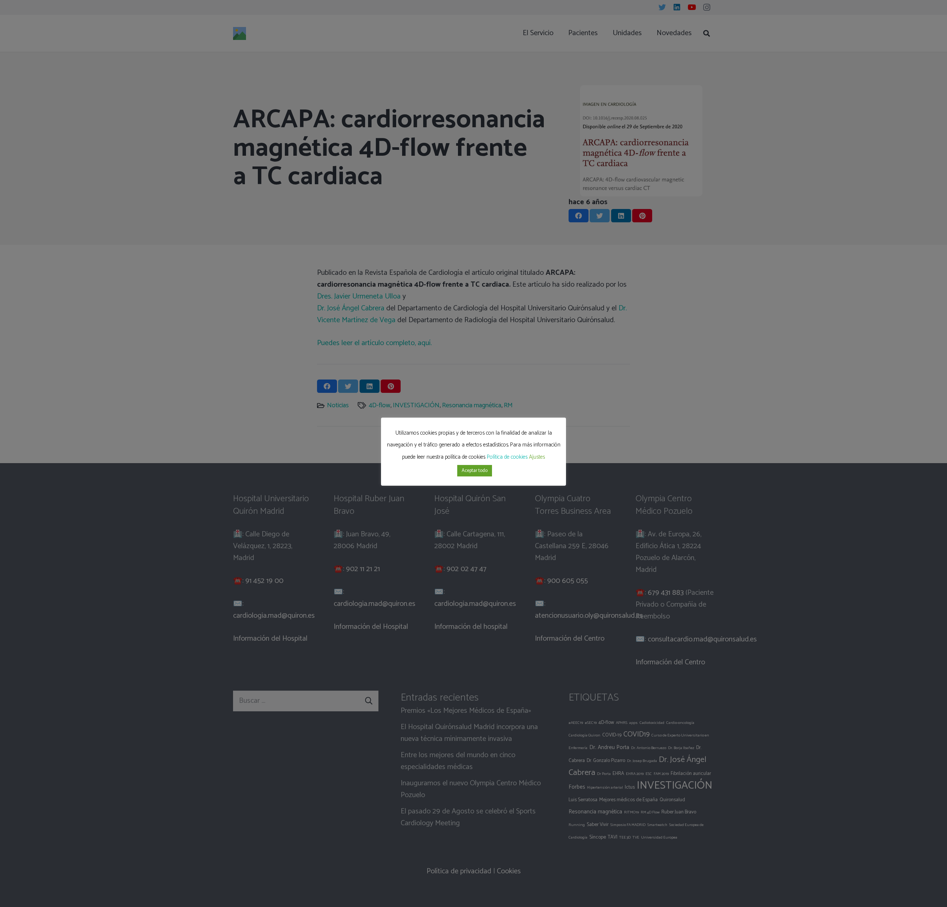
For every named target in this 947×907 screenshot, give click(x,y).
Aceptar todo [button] (475, 471)
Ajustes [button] (537, 457)
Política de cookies (507, 457)
